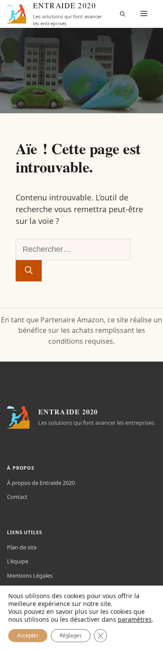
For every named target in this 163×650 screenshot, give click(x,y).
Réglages (71, 635)
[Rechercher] (29, 270)
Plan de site (22, 547)
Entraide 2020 (64, 5)
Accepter (28, 635)
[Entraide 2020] (16, 14)
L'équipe (17, 561)
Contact (17, 497)
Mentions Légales (30, 575)
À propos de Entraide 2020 (41, 483)
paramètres (135, 619)
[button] (122, 14)
